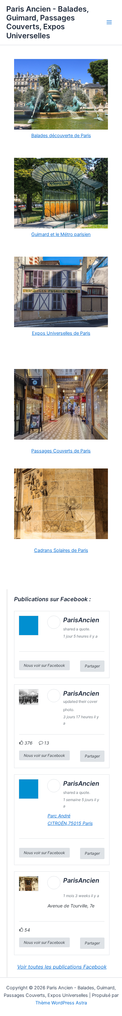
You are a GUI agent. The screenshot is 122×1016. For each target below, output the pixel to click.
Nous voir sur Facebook (44, 665)
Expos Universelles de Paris (61, 333)
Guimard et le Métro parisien (61, 234)
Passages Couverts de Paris (61, 451)
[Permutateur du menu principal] (109, 22)
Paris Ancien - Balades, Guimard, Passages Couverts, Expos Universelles (47, 22)
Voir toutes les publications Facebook (62, 967)
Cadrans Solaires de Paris (61, 550)
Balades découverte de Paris (61, 135)
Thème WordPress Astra (61, 1003)
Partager (92, 666)
